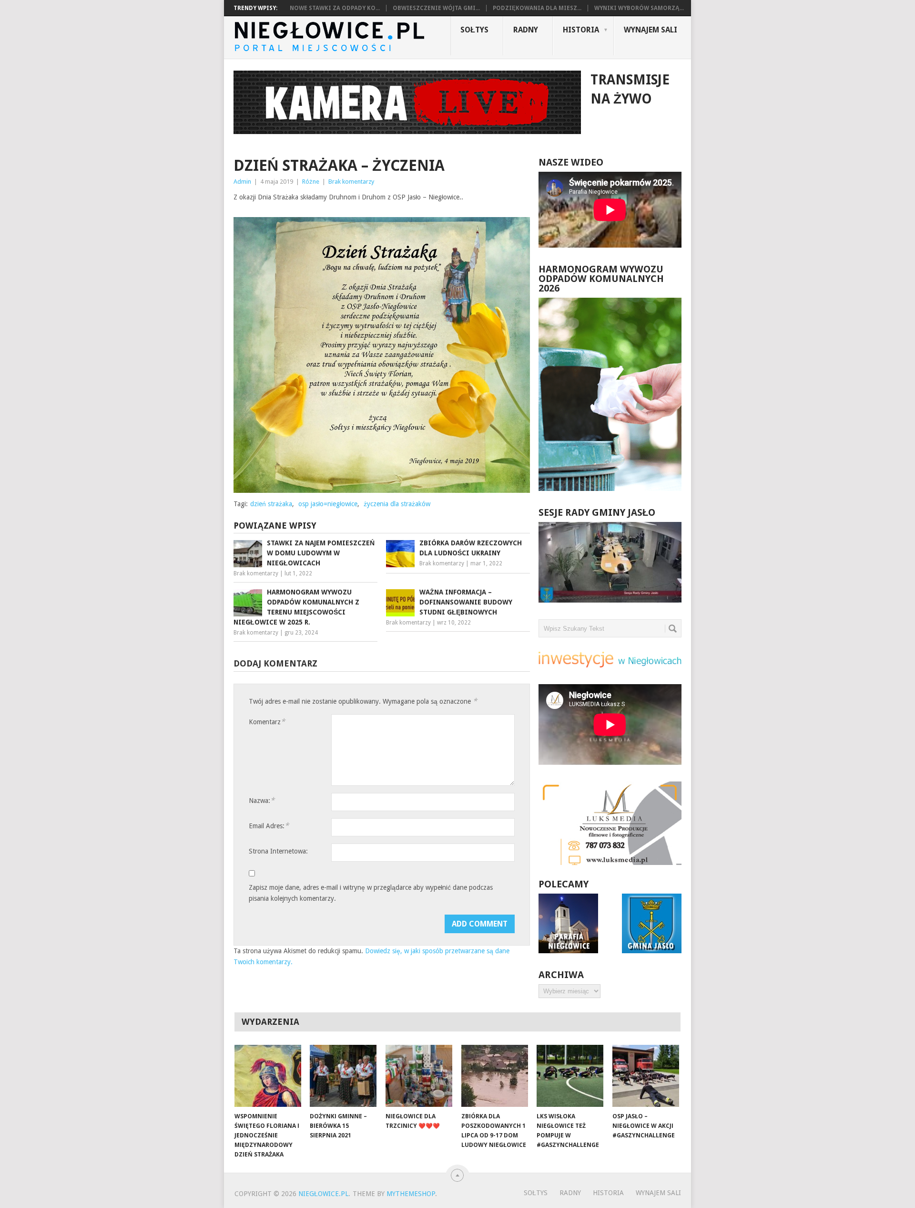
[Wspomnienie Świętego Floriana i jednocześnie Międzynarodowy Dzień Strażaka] (267, 1076)
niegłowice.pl (323, 1194)
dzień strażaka (271, 504)
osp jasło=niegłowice (327, 504)
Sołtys (474, 29)
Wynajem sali (650, 29)
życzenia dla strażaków (397, 504)
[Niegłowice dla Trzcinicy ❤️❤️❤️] (419, 1076)
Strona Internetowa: (278, 851)
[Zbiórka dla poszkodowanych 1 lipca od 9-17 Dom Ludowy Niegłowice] (494, 1076)
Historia (581, 29)
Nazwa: (261, 800)
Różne (310, 181)
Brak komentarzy (351, 181)
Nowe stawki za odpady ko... (335, 8)
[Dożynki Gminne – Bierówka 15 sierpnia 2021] (343, 1076)
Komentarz (267, 721)
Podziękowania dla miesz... (537, 8)
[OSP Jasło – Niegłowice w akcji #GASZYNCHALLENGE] (645, 1076)
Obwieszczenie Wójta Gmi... (436, 8)
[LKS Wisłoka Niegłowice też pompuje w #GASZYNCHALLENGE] (570, 1076)
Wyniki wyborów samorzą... (639, 8)
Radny (525, 29)
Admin (242, 181)
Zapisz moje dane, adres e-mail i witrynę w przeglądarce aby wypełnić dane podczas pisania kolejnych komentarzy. (371, 893)
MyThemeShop (410, 1194)
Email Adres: (269, 825)
